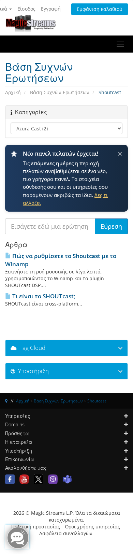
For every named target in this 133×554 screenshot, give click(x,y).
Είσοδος (26, 8)
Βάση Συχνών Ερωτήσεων (59, 92)
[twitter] (38, 478)
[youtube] (24, 478)
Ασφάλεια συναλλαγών (65, 533)
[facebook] (10, 478)
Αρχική (13, 92)
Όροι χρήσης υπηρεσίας (92, 526)
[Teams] (67, 478)
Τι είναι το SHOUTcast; (43, 296)
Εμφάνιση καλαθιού (99, 9)
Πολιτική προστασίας (35, 526)
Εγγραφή (51, 8)
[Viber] (53, 478)
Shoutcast (96, 401)
